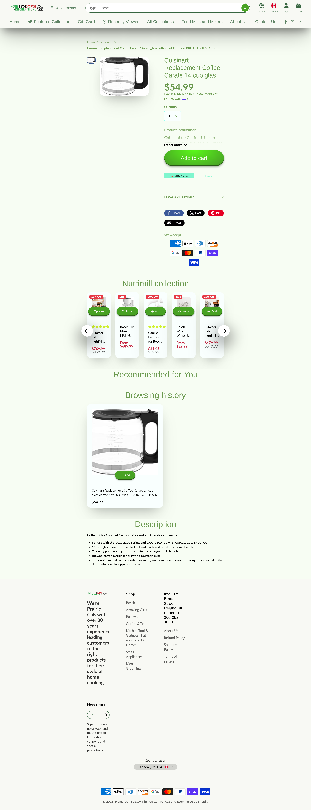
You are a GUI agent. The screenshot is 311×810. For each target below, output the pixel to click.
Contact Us (265, 21)
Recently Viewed (123, 21)
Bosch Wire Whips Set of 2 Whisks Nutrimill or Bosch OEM (184, 325)
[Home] (26, 7)
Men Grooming (133, 666)
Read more (173, 145)
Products (107, 42)
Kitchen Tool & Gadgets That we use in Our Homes (137, 638)
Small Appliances (134, 654)
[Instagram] (300, 22)
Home (15, 21)
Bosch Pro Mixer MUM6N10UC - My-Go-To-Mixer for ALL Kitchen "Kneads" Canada (127, 325)
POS (167, 801)
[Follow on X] (293, 22)
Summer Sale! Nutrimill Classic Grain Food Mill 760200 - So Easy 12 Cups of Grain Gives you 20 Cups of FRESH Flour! (212, 325)
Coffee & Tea (135, 623)
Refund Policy (174, 638)
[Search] (245, 8)
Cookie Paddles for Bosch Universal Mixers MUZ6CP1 (155, 325)
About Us (239, 21)
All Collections (160, 21)
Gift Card (86, 21)
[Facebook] (286, 22)
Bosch (130, 603)
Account (286, 8)
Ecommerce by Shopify (192, 801)
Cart (298, 8)
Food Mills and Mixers (202, 21)
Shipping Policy (170, 646)
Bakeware (133, 617)
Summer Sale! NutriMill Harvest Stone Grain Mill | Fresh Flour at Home (99, 325)
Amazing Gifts (136, 610)
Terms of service (170, 658)
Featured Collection (52, 21)
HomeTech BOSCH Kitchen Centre (139, 801)
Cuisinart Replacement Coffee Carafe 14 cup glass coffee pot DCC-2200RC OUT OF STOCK (125, 456)
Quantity (170, 107)
